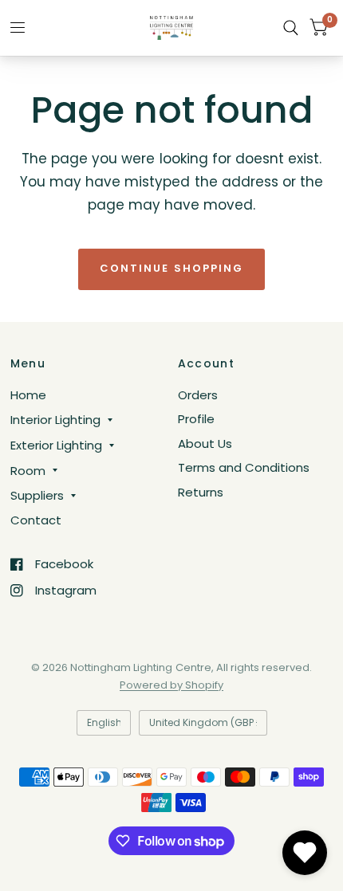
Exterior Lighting (56, 445)
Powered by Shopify (171, 685)
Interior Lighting (55, 419)
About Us (205, 443)
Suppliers (37, 495)
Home (28, 395)
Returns (200, 492)
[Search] (291, 28)
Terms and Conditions (243, 467)
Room (27, 470)
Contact (35, 520)
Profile (196, 418)
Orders (198, 395)
